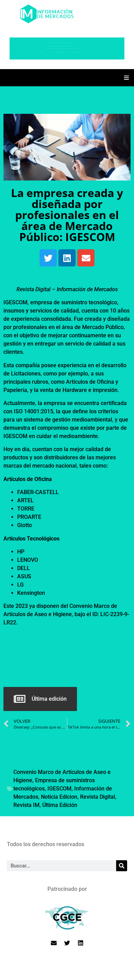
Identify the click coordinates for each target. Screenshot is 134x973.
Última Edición (59, 805)
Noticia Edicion (59, 797)
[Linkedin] (67, 257)
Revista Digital (97, 797)
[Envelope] (85, 257)
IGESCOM (59, 788)
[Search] (121, 865)
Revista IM (26, 805)
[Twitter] (48, 257)
